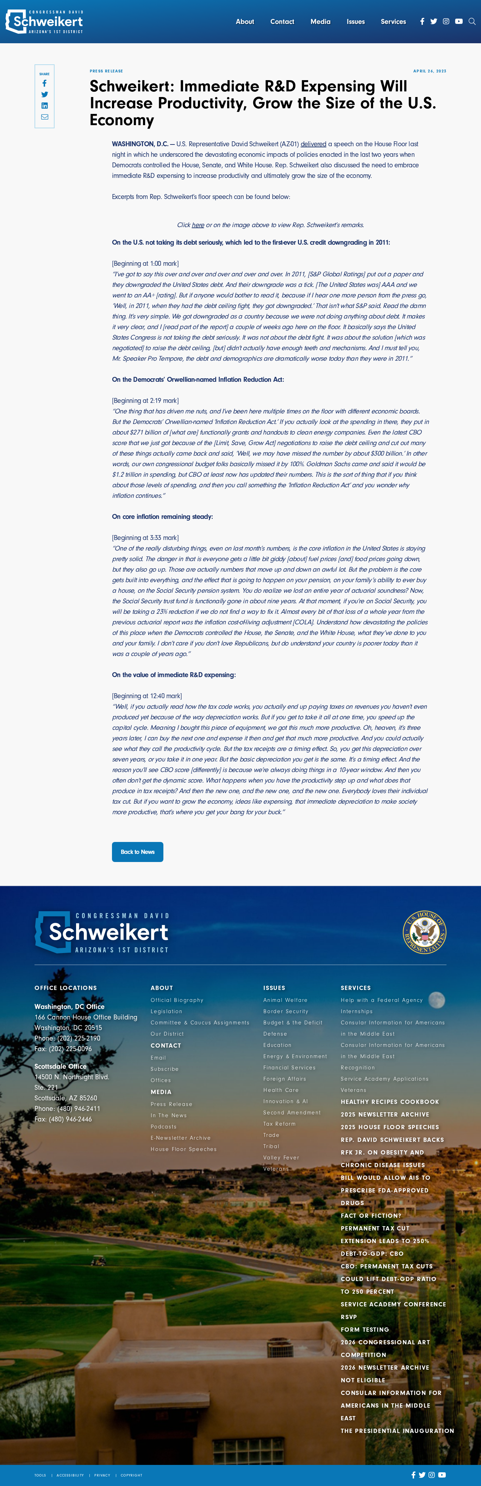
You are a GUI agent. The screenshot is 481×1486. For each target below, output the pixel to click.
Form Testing (365, 1329)
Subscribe (165, 1069)
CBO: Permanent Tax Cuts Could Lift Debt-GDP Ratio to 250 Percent (389, 1279)
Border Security (286, 1011)
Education (277, 1045)
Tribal (271, 1146)
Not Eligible (363, 1380)
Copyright (131, 1475)
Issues (356, 22)
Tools (40, 1475)
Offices (161, 1080)
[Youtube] (459, 22)
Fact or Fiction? (371, 1216)
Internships (357, 1011)
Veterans (276, 1169)
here (198, 225)
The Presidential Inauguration (398, 1431)
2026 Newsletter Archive (385, 1367)
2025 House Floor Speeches (390, 1127)
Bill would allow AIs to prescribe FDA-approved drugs (386, 1190)
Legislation (167, 1011)
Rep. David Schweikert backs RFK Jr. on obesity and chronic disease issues (392, 1152)
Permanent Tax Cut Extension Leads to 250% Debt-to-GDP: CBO (385, 1241)
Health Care (281, 1090)
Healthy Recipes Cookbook (390, 1102)
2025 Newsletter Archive (385, 1114)
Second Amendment (292, 1112)
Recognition (358, 1067)
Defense (275, 1034)
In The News (169, 1115)
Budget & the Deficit (293, 1022)
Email (158, 1058)
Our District (167, 1034)
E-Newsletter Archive (181, 1138)
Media (321, 22)
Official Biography (177, 1000)
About (245, 22)
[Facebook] (422, 22)
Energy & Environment (295, 1056)
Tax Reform (279, 1124)
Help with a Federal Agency (382, 1000)
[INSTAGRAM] (432, 1475)
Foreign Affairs (285, 1079)
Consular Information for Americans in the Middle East (391, 1405)
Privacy (102, 1475)
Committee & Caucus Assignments (200, 1022)
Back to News (138, 852)
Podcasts (164, 1127)
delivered (313, 144)
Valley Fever (281, 1157)
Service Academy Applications (385, 1079)
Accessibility (70, 1475)
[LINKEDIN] (44, 106)
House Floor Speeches (184, 1149)
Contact (282, 22)
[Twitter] (433, 22)
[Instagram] (446, 22)
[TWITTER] (44, 95)
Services (393, 22)
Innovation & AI (285, 1101)
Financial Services (289, 1067)
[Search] (472, 22)
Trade (271, 1135)
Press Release (172, 1104)
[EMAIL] (44, 117)
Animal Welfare (285, 1000)
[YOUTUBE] (442, 1475)
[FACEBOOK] (44, 83)
